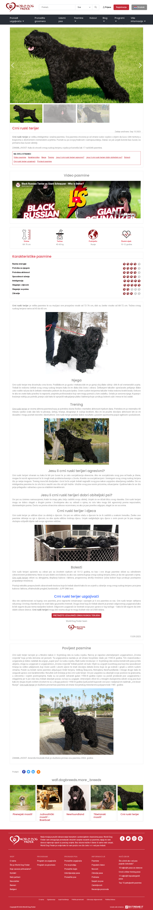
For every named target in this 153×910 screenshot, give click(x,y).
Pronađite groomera (40, 19)
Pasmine (78, 17)
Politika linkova (110, 899)
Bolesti (127, 157)
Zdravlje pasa (97, 873)
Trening (51, 157)
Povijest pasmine (44, 161)
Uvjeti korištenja (63, 899)
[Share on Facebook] (24, 772)
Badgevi (13, 889)
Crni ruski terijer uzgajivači (24, 161)
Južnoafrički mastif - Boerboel (47, 817)
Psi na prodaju (70, 865)
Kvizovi (93, 17)
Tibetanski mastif (100, 816)
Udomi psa (62, 19)
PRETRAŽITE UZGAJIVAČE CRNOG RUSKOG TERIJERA (76, 615)
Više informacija (137, 19)
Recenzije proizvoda (100, 889)
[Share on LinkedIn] (33, 772)
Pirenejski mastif (22, 814)
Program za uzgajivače (46, 861)
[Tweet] (28, 772)
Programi (119, 17)
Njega (43, 157)
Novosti (95, 869)
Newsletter (14, 881)
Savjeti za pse (97, 881)
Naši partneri (15, 877)
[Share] (40, 772)
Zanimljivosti (97, 885)
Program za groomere (46, 865)
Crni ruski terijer (129, 814)
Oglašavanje (51, 899)
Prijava (108, 7)
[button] (140, 65)
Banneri (13, 885)
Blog (105, 17)
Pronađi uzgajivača (16, 19)
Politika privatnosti (78, 899)
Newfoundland (75, 814)
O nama (13, 861)
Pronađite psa (70, 877)
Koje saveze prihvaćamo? (20, 869)
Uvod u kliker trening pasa (129, 872)
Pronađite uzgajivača (73, 861)
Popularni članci (98, 865)
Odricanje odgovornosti (94, 899)
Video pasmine (20, 157)
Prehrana (95, 877)
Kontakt (13, 873)
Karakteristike (34, 157)
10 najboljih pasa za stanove (130, 868)
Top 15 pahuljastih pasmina (130, 883)
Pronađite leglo (70, 869)
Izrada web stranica (117, 907)
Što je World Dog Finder (20, 865)
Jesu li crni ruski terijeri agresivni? (70, 157)
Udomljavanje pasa (72, 873)
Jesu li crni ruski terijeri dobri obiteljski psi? (104, 157)
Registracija (121, 7)
